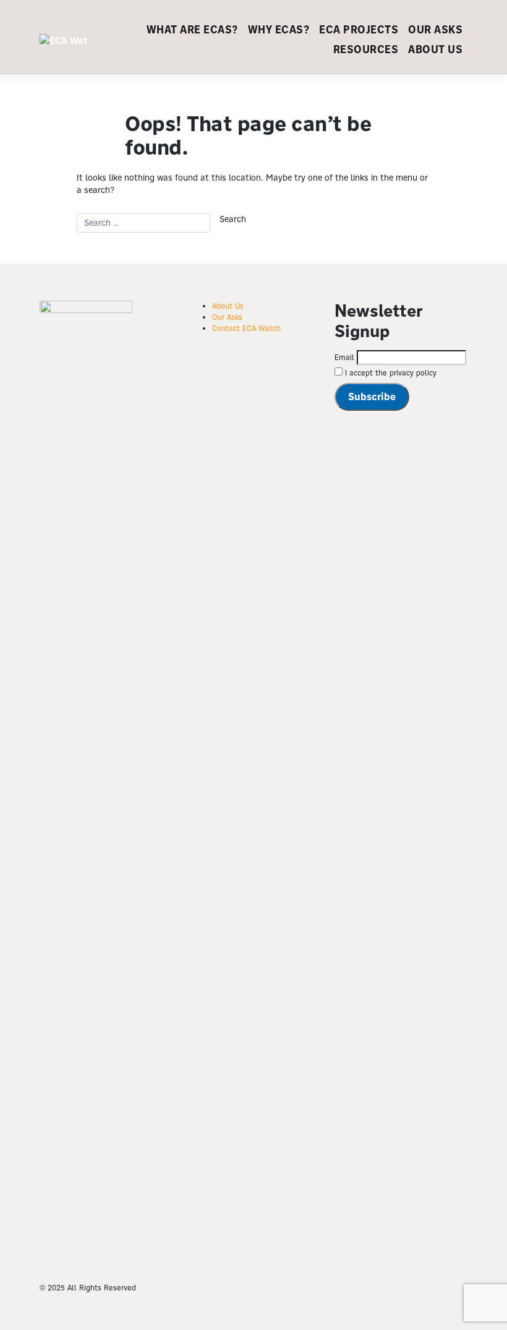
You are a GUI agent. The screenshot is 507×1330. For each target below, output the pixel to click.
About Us (435, 49)
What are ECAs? (192, 29)
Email (344, 357)
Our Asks (435, 29)
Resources (366, 49)
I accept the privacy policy (390, 372)
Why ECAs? (279, 29)
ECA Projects (358, 29)
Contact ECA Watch (246, 328)
